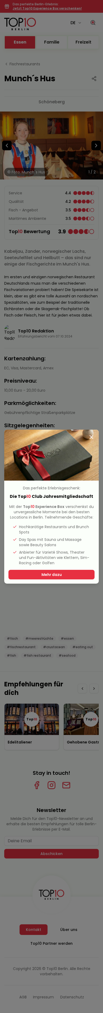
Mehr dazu (51, 574)
